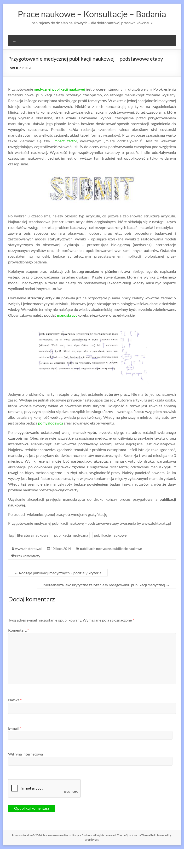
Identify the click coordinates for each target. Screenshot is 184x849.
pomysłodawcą (50, 423)
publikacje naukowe (110, 535)
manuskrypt (67, 315)
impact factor (65, 141)
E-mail (14, 728)
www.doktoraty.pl (28, 549)
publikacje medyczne (95, 549)
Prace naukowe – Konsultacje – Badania (92, 14)
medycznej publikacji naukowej (59, 89)
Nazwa (15, 700)
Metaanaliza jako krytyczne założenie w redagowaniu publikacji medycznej (106, 584)
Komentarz (18, 630)
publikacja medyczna (71, 535)
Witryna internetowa (25, 754)
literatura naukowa (32, 535)
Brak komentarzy (27, 556)
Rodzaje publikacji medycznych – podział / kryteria (57, 572)
